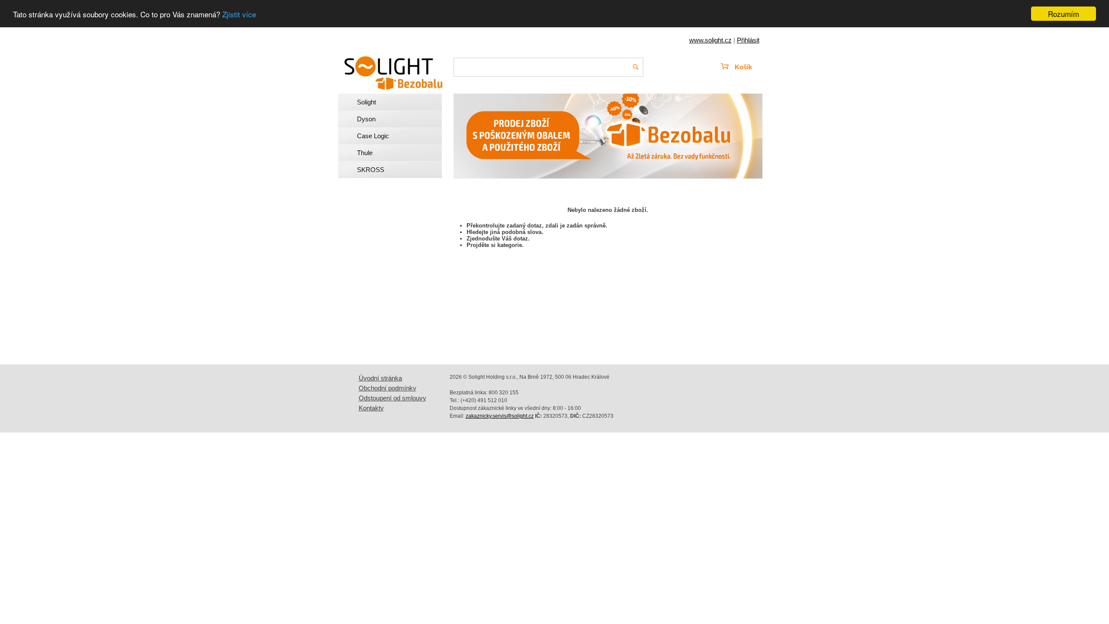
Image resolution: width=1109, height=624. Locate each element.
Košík (743, 67)
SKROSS (370, 169)
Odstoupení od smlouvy (392, 398)
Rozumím (1063, 13)
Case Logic (373, 136)
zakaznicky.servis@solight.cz (500, 416)
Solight (366, 102)
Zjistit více (239, 14)
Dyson (366, 119)
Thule (365, 152)
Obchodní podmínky (387, 388)
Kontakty (371, 408)
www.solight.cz (710, 40)
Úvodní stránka (380, 378)
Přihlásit (748, 40)
